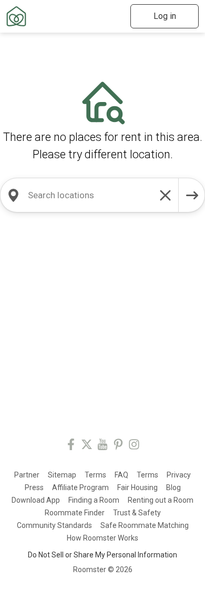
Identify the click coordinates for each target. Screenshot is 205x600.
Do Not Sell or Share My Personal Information (102, 555)
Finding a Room (93, 500)
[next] (192, 195)
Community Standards (54, 525)
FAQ (121, 475)
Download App (36, 500)
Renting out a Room (160, 500)
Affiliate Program (80, 487)
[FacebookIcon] (71, 446)
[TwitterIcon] (87, 446)
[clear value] (165, 195)
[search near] (13, 195)
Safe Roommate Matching (144, 525)
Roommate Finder (75, 513)
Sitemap (62, 475)
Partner (26, 475)
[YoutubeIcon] (102, 446)
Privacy (179, 475)
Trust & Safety (137, 513)
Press (34, 487)
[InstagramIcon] (134, 446)
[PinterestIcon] (118, 446)
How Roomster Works (102, 538)
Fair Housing (137, 487)
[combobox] (89, 195)
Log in (164, 16)
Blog (173, 487)
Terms (95, 475)
